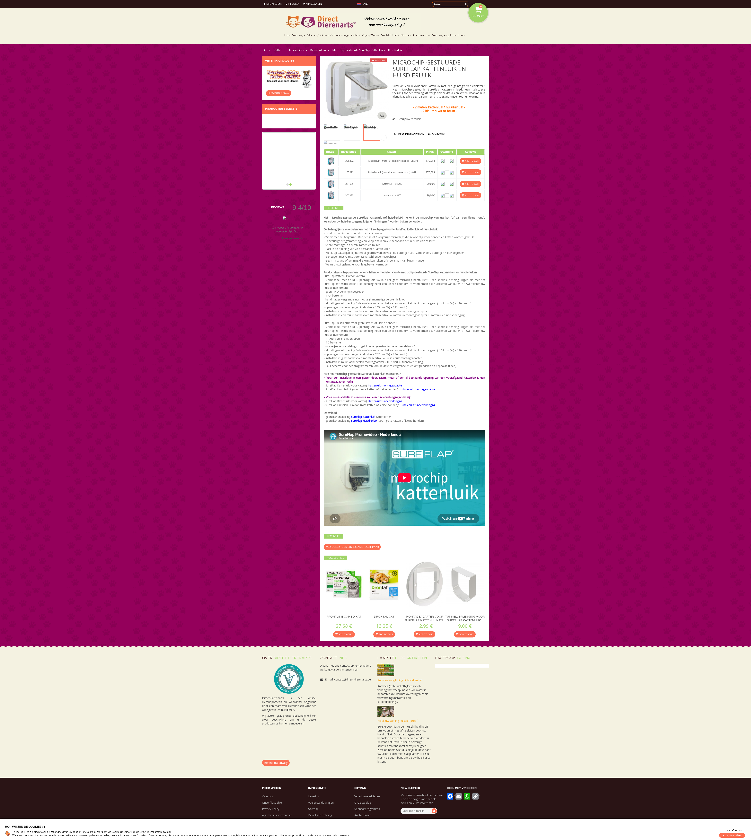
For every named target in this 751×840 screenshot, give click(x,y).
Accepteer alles (732, 835)
